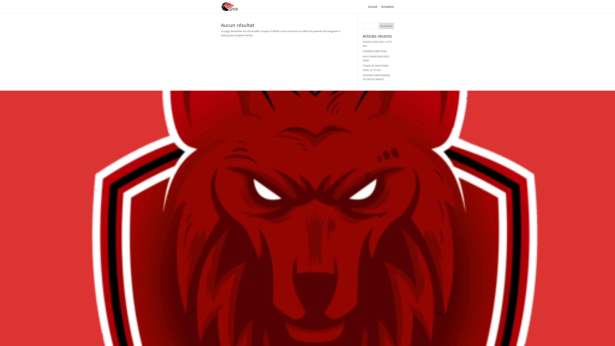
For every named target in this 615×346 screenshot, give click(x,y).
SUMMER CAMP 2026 (375, 51)
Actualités (387, 7)
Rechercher (386, 26)
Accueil (372, 7)
